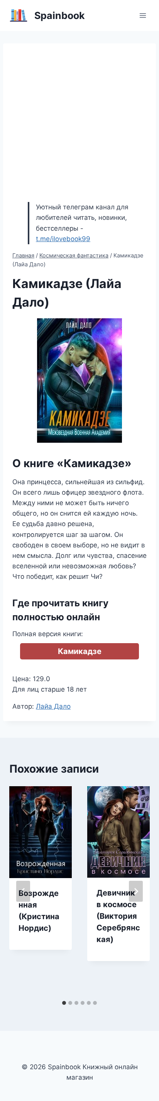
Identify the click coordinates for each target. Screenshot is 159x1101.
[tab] (64, 1003)
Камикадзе (79, 651)
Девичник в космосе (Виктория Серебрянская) (118, 916)
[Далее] (136, 891)
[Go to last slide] (23, 891)
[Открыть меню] (142, 15)
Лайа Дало (53, 706)
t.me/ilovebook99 (63, 239)
